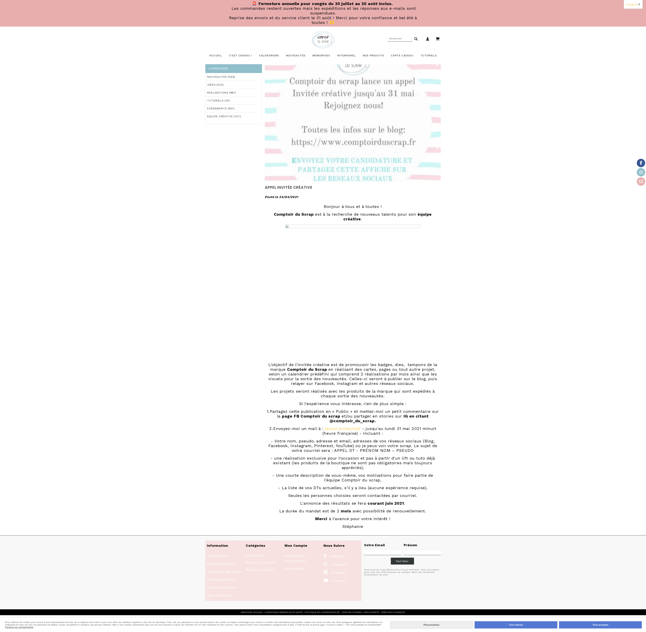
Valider (402, 561)
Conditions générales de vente (283, 612)
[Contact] (641, 181)
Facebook (334, 556)
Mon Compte (371, 612)
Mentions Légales (221, 564)
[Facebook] (641, 163)
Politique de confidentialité (322, 612)
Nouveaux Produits (261, 562)
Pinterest (335, 572)
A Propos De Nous (221, 579)
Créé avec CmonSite (393, 612)
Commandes (294, 568)
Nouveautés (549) (221, 76)
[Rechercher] (416, 38)
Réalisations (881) (221, 92)
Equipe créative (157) (224, 116)
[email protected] (342, 428)
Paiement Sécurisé (222, 587)
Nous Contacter (219, 595)
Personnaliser (431, 624)
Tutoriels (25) (218, 100)
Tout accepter (600, 624)
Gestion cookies (352, 612)
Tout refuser (516, 624)
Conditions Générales (224, 571)
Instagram (335, 564)
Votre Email (374, 545)
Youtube (334, 581)
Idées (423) (215, 84)
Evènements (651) (221, 108)
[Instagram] (641, 172)
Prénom (410, 545)
